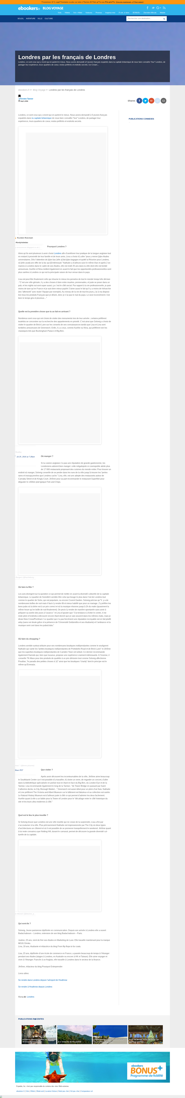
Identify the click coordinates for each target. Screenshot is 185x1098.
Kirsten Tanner (26, 99)
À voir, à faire (124, 13)
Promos (99, 13)
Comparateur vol (87, 1091)
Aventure (30, 19)
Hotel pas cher (63, 1091)
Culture (49, 19)
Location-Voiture (51, 1091)
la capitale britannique (42, 118)
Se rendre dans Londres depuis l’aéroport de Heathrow (42, 980)
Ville (40, 19)
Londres (57, 253)
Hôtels (67, 13)
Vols (59, 13)
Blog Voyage (39, 90)
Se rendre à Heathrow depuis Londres (35, 987)
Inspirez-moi (110, 13)
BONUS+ (136, 13)
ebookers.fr (24, 90)
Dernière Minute (150, 13)
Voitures (89, 13)
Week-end (40, 1091)
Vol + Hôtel (77, 13)
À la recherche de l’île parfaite (69, 1042)
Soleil (21, 19)
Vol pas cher (74, 1091)
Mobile (162, 13)
